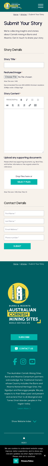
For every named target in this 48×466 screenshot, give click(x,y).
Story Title (10, 59)
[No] (44, 455)
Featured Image (13, 72)
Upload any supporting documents (22, 157)
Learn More (23, 408)
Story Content (12, 93)
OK (16, 461)
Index (24, 443)
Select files (24, 182)
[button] (40, 6)
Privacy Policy (27, 461)
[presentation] (11, 99)
